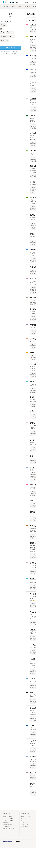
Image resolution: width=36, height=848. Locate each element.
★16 (31, 373)
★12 (31, 554)
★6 (31, 764)
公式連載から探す (7, 824)
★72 (31, 142)
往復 (31, 500)
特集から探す (6, 822)
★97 (31, 45)
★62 (31, 187)
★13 (31, 650)
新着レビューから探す (8, 828)
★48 (31, 241)
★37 (31, 224)
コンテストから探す (8, 818)
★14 (31, 492)
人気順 (31, 20)
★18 (31, 431)
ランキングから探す (8, 820)
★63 (31, 107)
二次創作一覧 (6, 826)
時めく (32, 197)
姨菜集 (32, 215)
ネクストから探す (7, 816)
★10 (31, 748)
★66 (31, 157)
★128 (31, 30)
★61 (31, 206)
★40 (31, 258)
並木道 (32, 512)
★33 (31, 287)
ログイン (16, 53)
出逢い (5, 36)
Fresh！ (33, 352)
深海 (31, 69)
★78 (31, 124)
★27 (31, 316)
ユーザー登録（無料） (14, 51)
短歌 (31, 692)
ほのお (11, 32)
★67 (31, 88)
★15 (31, 447)
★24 (31, 356)
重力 (31, 772)
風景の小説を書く (10, 48)
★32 (31, 270)
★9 (31, 670)
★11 (31, 717)
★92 (31, 61)
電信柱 (32, 397)
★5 (31, 775)
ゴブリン (5, 40)
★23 (31, 344)
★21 (31, 389)
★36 (31, 300)
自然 (12, 36)
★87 (31, 75)
